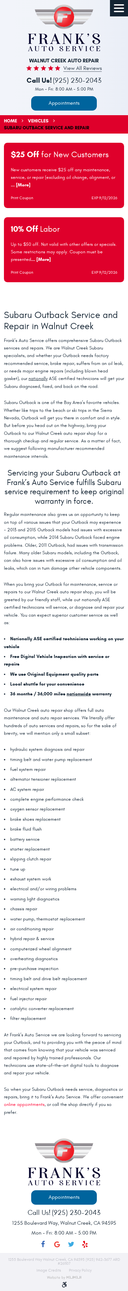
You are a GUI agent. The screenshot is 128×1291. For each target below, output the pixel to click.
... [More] (21, 185)
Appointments (64, 103)
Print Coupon (22, 198)
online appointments (24, 1104)
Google (57, 1244)
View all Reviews (82, 68)
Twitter (71, 1244)
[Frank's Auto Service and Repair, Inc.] (64, 28)
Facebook (43, 1244)
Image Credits (49, 1270)
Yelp (85, 1244)
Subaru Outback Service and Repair (46, 128)
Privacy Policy (80, 1270)
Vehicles (38, 121)
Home (10, 121)
